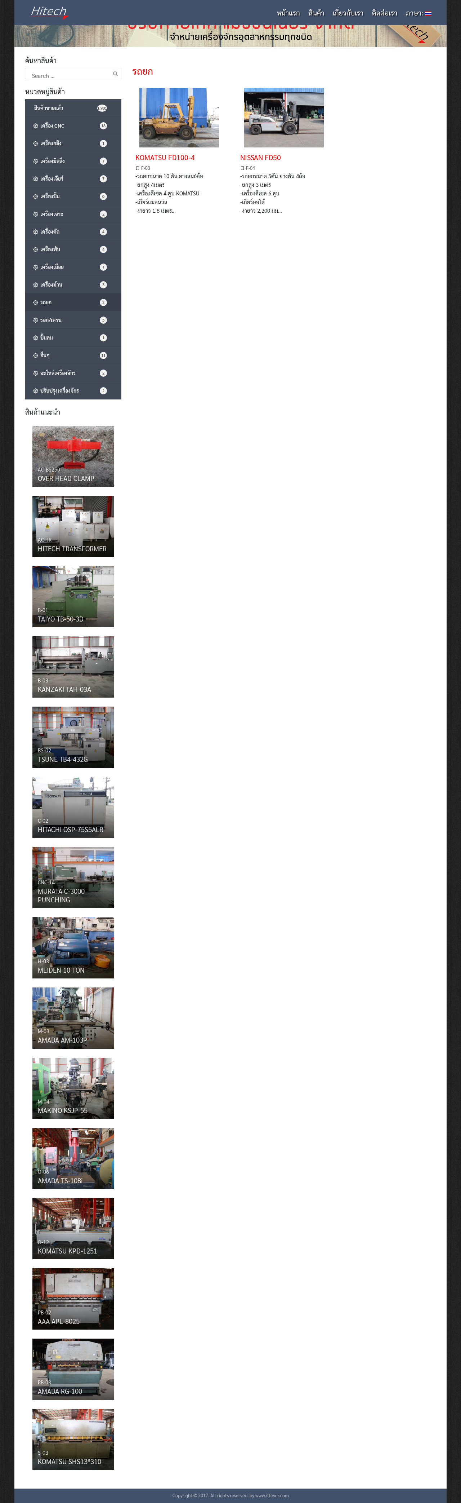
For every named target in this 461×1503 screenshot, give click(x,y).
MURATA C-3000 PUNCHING (61, 895)
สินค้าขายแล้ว (70, 108)
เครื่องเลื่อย (71, 267)
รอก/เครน (71, 320)
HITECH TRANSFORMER (72, 548)
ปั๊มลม (71, 337)
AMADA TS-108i (60, 1180)
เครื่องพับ (71, 249)
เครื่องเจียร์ (71, 178)
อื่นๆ (72, 355)
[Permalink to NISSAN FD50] (284, 115)
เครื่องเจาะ (71, 214)
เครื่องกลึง (71, 143)
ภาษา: (415, 12)
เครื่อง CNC (72, 125)
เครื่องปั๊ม (71, 196)
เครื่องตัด (71, 231)
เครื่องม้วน (71, 284)
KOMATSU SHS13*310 (69, 1461)
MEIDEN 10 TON (61, 969)
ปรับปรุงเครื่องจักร (71, 390)
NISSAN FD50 (260, 157)
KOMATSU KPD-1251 (67, 1250)
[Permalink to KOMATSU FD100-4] (179, 115)
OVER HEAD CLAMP (66, 478)
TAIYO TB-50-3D (61, 618)
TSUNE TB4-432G (63, 759)
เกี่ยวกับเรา (348, 12)
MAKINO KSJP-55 (63, 1110)
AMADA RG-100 (60, 1391)
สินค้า (316, 12)
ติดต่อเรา (384, 12)
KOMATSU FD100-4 (165, 157)
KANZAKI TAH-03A (64, 689)
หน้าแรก (288, 12)
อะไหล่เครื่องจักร (71, 373)
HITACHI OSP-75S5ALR (70, 829)
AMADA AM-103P (62, 1039)
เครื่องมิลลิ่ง (71, 161)
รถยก (71, 302)
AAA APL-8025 (59, 1321)
